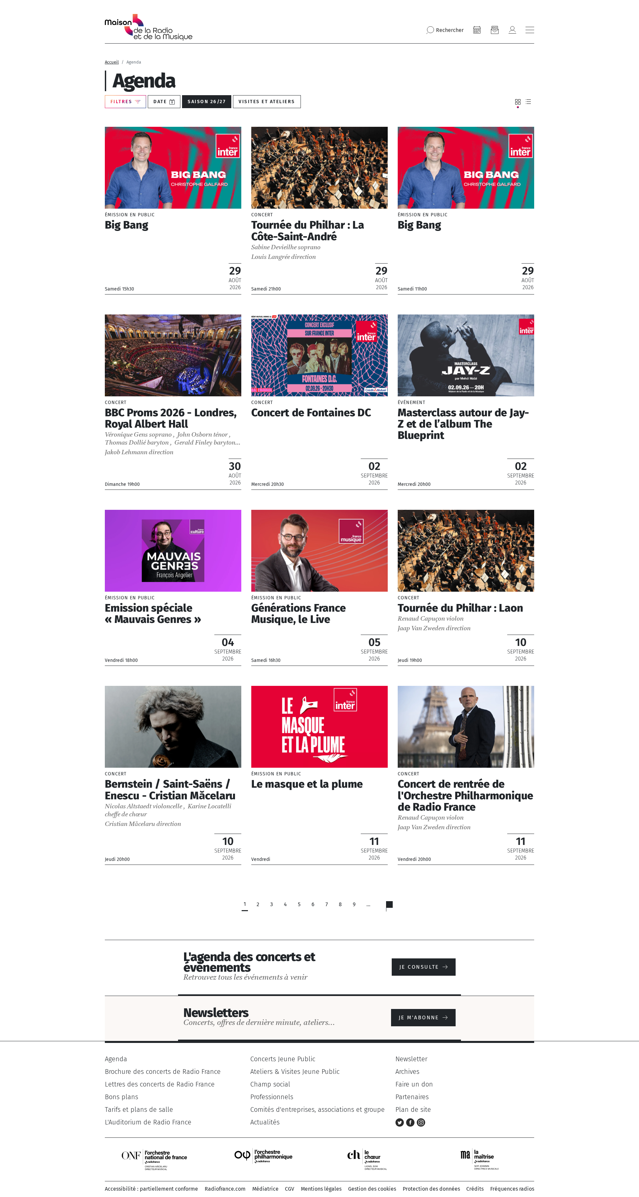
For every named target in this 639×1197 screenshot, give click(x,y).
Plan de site (413, 1109)
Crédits (475, 1189)
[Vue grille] (518, 102)
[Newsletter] (494, 30)
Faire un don (414, 1084)
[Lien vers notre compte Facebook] (411, 1122)
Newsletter (411, 1059)
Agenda (116, 1059)
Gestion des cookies (372, 1189)
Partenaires (412, 1097)
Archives (407, 1072)
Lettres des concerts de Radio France (160, 1084)
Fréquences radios (512, 1189)
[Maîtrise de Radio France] (484, 1159)
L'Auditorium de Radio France (148, 1122)
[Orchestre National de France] (154, 1159)
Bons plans (121, 1097)
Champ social (270, 1084)
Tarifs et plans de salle (139, 1109)
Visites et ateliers (267, 101)
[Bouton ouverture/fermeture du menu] (530, 30)
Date (160, 101)
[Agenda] (477, 30)
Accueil (112, 62)
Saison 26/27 (207, 101)
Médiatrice (265, 1189)
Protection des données (431, 1189)
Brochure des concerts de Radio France (163, 1072)
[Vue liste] (528, 102)
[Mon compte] (512, 30)
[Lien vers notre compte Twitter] (400, 1122)
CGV (289, 1189)
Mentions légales (321, 1189)
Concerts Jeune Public (282, 1059)
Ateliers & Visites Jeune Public (294, 1072)
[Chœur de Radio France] (374, 1159)
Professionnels (271, 1097)
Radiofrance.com (225, 1189)
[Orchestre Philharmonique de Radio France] (264, 1159)
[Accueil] (148, 27)
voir (173, 210)
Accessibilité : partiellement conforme (151, 1189)
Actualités (265, 1122)
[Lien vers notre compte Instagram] (421, 1122)
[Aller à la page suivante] (393, 907)
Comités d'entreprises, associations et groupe (317, 1109)
